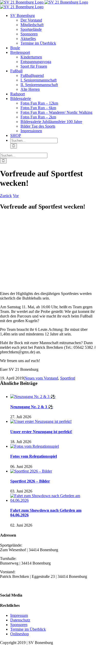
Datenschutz (20, 620)
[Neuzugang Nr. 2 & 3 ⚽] (33, 396)
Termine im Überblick (28, 629)
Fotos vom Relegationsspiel (33, 456)
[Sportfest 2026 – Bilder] (31, 471)
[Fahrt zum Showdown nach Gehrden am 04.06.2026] (53, 500)
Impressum (19, 615)
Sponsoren (18, 624)
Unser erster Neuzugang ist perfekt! (41, 431)
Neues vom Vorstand (41, 378)
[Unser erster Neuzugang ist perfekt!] (41, 421)
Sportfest (67, 378)
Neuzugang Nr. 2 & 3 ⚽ (31, 407)
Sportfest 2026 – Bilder (30, 481)
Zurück (6, 195)
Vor (16, 195)
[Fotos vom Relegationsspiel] (34, 446)
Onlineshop (19, 634)
